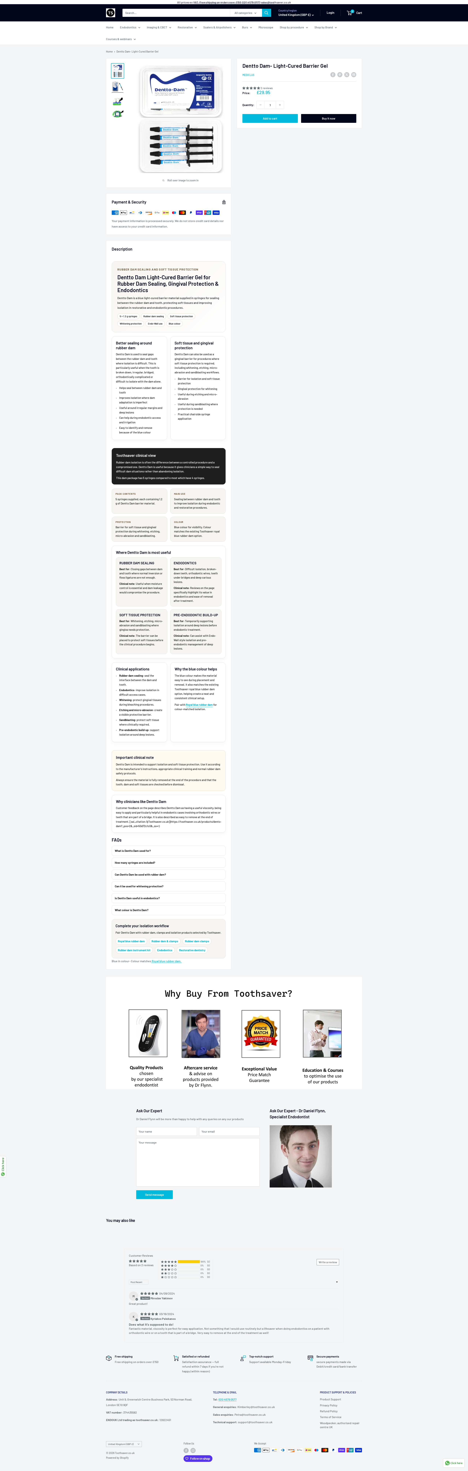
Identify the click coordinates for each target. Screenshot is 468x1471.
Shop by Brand (323, 27)
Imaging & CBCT (157, 27)
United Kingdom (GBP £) (121, 1444)
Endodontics (128, 27)
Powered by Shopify (117, 1457)
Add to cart (270, 118)
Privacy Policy (328, 1405)
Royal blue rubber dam (199, 704)
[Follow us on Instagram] (193, 1450)
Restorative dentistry (192, 950)
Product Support (330, 1399)
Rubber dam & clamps (165, 941)
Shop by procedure (292, 27)
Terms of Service (330, 1417)
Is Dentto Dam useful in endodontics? (137, 898)
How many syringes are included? (135, 862)
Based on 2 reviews (141, 1265)
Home (110, 27)
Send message (154, 1194)
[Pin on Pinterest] (339, 74)
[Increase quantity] (280, 105)
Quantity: (248, 105)
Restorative (185, 27)
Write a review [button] (328, 1262)
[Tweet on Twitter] (346, 74)
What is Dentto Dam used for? (133, 850)
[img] (149, 1293)
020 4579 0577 (227, 1399)
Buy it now (328, 118)
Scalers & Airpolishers (217, 27)
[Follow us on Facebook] (186, 1450)
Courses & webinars (119, 39)
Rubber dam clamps (197, 941)
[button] (251, 88)
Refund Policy (329, 1411)
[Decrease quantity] (260, 105)
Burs (245, 27)
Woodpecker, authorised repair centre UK (340, 1425)
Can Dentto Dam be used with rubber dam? (140, 874)
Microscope (265, 27)
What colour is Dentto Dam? (131, 910)
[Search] (266, 13)
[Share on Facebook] (332, 74)
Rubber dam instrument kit (134, 950)
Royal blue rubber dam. (166, 961)
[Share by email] (353, 74)
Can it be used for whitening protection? (139, 886)
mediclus (248, 74)
